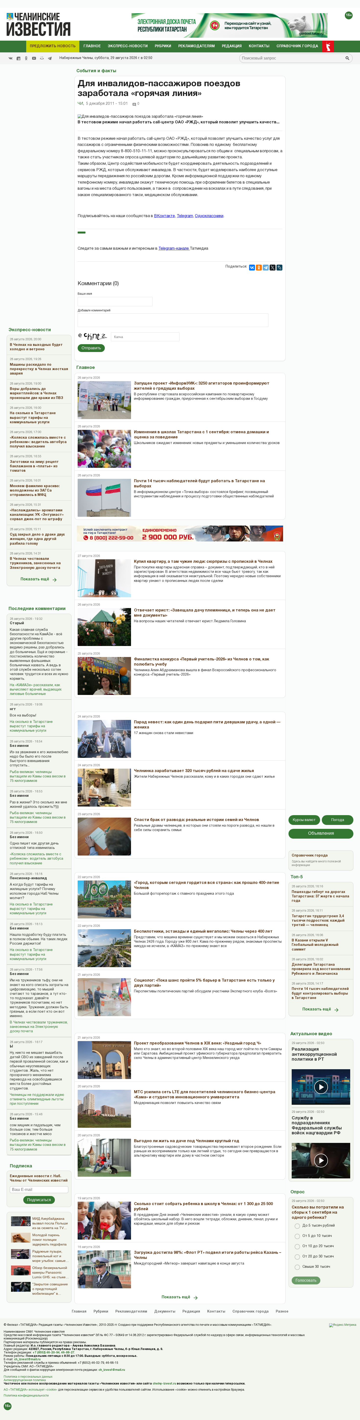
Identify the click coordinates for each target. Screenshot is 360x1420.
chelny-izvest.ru (164, 1383)
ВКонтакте (164, 216)
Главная (79, 1311)
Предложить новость (53, 46)
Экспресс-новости (128, 46)
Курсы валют (304, 820)
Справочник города (297, 46)
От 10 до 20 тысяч (318, 1246)
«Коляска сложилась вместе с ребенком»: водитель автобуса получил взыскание (36, 859)
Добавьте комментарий (94, 310)
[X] (273, 267)
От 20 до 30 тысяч (318, 1256)
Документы (164, 1311)
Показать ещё (35, 579)
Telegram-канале (174, 248)
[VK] (10, 58)
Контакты (259, 46)
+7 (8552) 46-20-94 (46, 1352)
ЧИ (81, 104)
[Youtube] (34, 58)
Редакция (232, 46)
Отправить (91, 348)
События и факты (96, 71)
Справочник (250, 1311)
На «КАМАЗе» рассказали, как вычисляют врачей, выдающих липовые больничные (35, 690)
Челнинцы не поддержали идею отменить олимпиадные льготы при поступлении (37, 1099)
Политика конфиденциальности (26, 1395)
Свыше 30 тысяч (316, 1266)
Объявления (321, 834)
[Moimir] (42, 58)
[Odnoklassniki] (26, 58)
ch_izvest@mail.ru (27, 1359)
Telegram (185, 216)
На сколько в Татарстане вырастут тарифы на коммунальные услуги (31, 726)
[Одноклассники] (259, 267)
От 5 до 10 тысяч (317, 1236)
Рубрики (163, 46)
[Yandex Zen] (18, 58)
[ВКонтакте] (252, 267)
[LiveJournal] (279, 267)
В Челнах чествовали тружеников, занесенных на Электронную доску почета (39, 1027)
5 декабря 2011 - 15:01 (107, 104)
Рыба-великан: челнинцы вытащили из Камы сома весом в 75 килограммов (38, 777)
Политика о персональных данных (28, 1376)
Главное (92, 46)
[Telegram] (50, 58)
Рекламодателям (196, 46)
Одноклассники (209, 216)
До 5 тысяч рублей (318, 1225)
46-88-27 (67, 1352)
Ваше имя (85, 294)
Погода (337, 820)
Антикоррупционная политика (25, 1380)
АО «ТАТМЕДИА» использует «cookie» (30, 1389)
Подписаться (39, 1200)
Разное (282, 1311)
